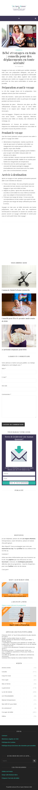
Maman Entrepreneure (9, 700)
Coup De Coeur (6, 676)
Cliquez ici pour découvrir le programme (14, 605)
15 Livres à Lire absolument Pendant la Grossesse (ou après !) (18, 648)
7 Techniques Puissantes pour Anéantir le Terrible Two (18, 642)
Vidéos (4, 716)
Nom (4, 368)
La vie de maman (7, 692)
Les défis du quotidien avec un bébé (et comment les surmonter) (18, 655)
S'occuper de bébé (7, 712)
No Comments (19, 66)
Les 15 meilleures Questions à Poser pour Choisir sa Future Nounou (18, 652)
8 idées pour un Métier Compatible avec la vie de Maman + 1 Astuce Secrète (19, 645)
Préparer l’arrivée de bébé (10, 778)
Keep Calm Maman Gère (9, 775)
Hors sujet (5, 680)
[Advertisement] (19, 241)
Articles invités (6, 667)
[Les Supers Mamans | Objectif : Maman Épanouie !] (19, 8)
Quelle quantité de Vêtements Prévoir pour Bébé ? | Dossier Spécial (18, 640)
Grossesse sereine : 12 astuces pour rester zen (16, 650)
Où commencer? (7, 708)
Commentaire (6, 394)
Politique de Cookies (8, 742)
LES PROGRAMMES (8, 696)
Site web (4, 386)
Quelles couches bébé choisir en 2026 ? (14, 638)
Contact (4, 735)
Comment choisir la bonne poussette (16, 290)
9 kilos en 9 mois (7, 771)
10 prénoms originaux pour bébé (14, 350)
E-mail (4, 377)
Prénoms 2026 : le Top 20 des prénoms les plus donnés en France (19, 635)
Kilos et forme (6, 684)
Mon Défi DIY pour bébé (9, 704)
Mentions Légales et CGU (10, 739)
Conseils (19, 50)
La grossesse (6, 688)
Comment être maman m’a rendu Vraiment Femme (17, 658)
